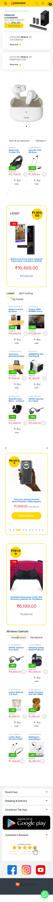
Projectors (33, 351)
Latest (11, 293)
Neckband (36, 637)
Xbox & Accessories (19, 140)
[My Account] (43, 3)
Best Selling (26, 293)
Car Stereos (33, 307)
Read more (43, 423)
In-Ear (31, 148)
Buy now (18, 182)
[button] (8, 103)
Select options (24, 174)
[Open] (5, 3)
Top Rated (17, 299)
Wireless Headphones (14, 148)
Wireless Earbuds (35, 397)
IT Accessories (15, 351)
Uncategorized (14, 396)
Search (36, 3)
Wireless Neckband (35, 148)
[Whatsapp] (45, 894)
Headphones (18, 637)
